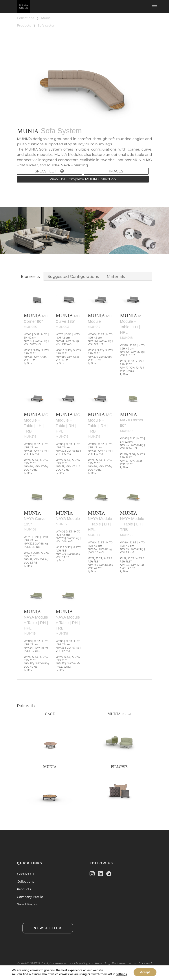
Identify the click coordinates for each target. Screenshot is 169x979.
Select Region (27, 904)
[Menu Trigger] (154, 6)
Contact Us (25, 874)
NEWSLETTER (48, 928)
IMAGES (116, 171)
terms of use (136, 963)
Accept (145, 972)
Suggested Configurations (73, 276)
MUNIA (46, 18)
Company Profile (30, 897)
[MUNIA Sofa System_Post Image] (84, 121)
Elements (30, 276)
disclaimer (118, 963)
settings (121, 974)
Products (24, 889)
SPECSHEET (46, 171)
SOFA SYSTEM (47, 25)
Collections (25, 881)
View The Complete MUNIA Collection (83, 179)
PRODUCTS (24, 25)
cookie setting (99, 963)
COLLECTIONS (25, 18)
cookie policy (78, 963)
